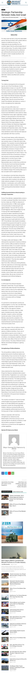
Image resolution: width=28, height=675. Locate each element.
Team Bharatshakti (5, 564)
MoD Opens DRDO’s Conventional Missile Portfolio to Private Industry (13, 561)
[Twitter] (6, 473)
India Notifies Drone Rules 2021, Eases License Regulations (7, 483)
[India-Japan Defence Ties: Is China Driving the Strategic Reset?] (5, 618)
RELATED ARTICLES (6, 491)
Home (2, 7)
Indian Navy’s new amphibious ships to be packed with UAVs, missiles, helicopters (21, 484)
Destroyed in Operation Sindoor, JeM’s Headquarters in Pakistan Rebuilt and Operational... (17, 582)
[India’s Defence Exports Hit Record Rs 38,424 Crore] (5, 660)
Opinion (7, 7)
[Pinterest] (9, 473)
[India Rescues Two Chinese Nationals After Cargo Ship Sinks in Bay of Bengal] (5, 597)
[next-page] (5, 518)
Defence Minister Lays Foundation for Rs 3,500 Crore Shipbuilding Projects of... (17, 604)
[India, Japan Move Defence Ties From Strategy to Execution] (4, 646)
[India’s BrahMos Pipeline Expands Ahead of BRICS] (5, 632)
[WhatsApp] (12, 473)
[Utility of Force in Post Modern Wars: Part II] (5, 505)
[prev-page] (2, 518)
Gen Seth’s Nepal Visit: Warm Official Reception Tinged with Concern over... (18, 653)
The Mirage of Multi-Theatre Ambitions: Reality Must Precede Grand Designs (17, 667)
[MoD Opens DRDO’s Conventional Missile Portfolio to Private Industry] (14, 552)
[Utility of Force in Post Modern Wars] (5, 512)
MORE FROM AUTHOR (18, 491)
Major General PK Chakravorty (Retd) (10, 17)
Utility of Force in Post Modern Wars (18, 637)
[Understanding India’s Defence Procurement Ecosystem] (5, 611)
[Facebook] (2, 473)
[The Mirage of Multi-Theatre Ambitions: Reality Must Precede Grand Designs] (5, 667)
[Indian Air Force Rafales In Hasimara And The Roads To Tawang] (5, 625)
